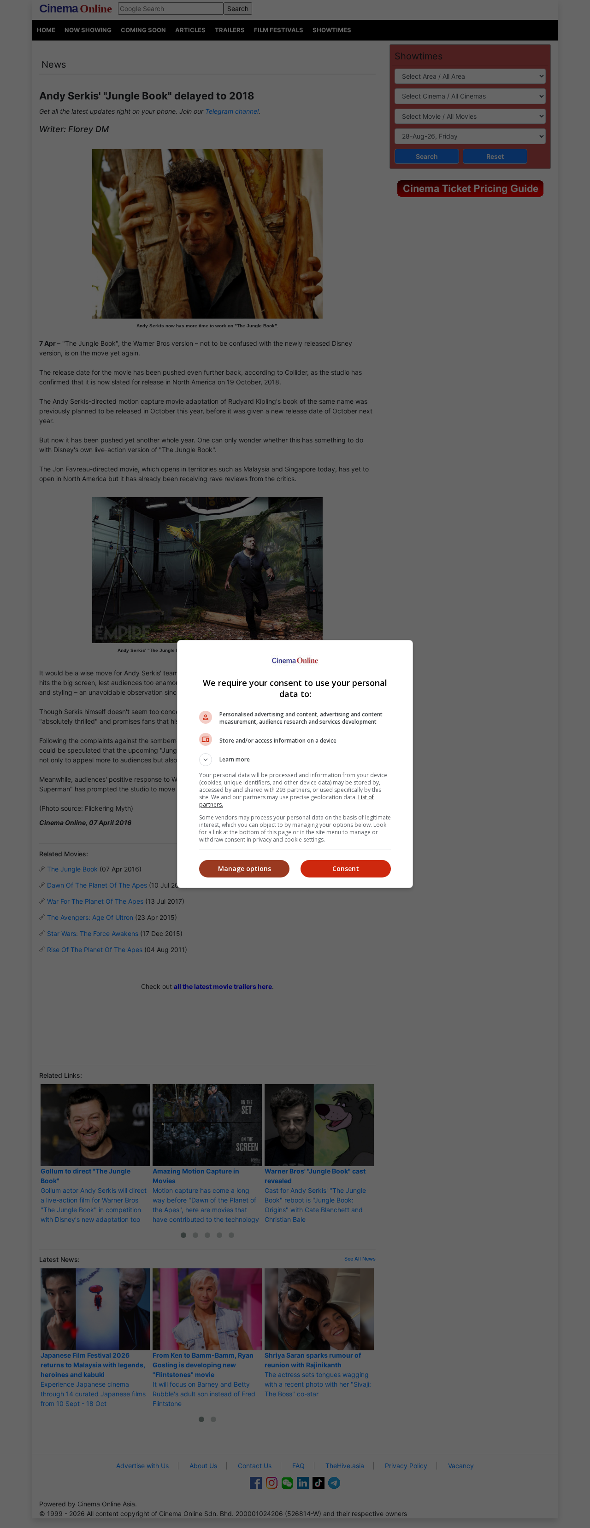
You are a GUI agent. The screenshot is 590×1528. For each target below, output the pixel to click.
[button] (295, 759)
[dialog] (295, 764)
